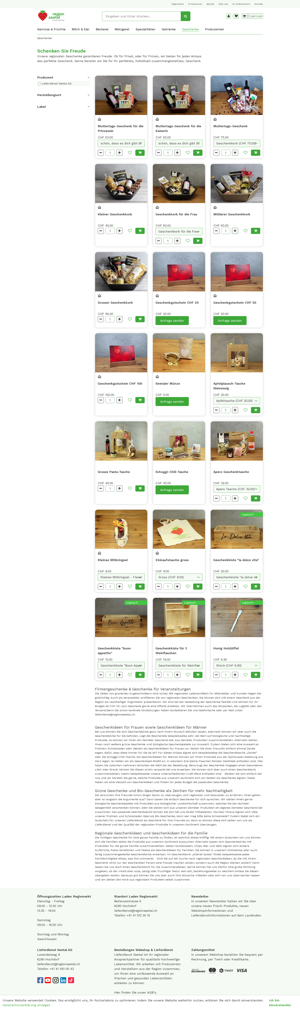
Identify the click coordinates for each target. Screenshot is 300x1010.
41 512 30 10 (141, 915)
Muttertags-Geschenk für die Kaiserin (178, 128)
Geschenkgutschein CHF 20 (177, 302)
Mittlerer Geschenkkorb (231, 214)
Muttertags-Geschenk (230, 126)
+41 (129, 915)
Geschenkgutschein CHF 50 (234, 302)
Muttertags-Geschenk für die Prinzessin (120, 128)
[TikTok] (71, 980)
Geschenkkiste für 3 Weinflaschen (171, 650)
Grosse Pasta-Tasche (114, 472)
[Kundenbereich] (229, 16)
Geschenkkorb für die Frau (176, 214)
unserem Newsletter (211, 901)
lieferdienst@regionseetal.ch (135, 910)
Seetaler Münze (168, 383)
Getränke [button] (169, 29)
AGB (150, 992)
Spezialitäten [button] (145, 29)
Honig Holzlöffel (226, 648)
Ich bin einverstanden (280, 1002)
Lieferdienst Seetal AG (56, 83)
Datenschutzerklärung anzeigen (26, 1005)
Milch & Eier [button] (80, 29)
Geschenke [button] (190, 29)
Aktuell (210, 4)
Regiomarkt (178, 4)
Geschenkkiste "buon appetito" (114, 650)
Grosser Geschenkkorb (115, 302)
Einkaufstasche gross (172, 560)
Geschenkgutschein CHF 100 (120, 383)
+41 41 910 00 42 (61, 969)
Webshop (143, 950)
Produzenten (195, 4)
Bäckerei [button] (102, 29)
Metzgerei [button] (122, 29)
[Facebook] (40, 980)
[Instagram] (55, 980)
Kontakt (259, 4)
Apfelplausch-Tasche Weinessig (229, 386)
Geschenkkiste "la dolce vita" (236, 560)
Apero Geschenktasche (231, 472)
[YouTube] (48, 980)
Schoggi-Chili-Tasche (172, 472)
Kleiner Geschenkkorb (115, 214)
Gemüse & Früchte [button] (51, 29)
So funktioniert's (241, 4)
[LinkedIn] (63, 980)
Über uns (223, 4)
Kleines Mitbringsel (113, 560)
